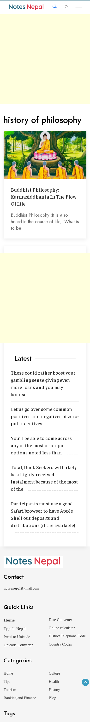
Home (9, 620)
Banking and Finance (20, 698)
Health (54, 681)
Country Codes (60, 644)
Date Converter (60, 620)
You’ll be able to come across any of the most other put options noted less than (41, 445)
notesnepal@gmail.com (21, 588)
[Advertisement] (45, 59)
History (54, 690)
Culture (54, 673)
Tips (7, 681)
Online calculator (62, 628)
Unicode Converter (18, 645)
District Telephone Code (67, 636)
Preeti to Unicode (17, 637)
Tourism (10, 690)
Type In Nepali (15, 629)
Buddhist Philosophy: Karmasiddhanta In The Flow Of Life (44, 196)
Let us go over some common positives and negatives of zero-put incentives (45, 416)
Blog (52, 698)
